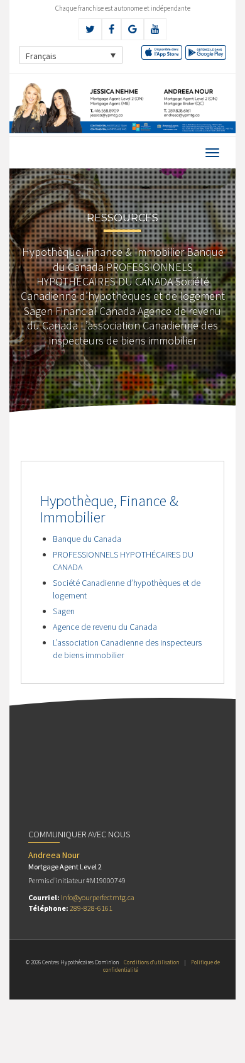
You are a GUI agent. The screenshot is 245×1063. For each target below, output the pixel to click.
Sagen (64, 611)
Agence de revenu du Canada (105, 626)
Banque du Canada (87, 538)
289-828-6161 (91, 908)
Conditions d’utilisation (151, 962)
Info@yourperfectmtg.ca (97, 897)
